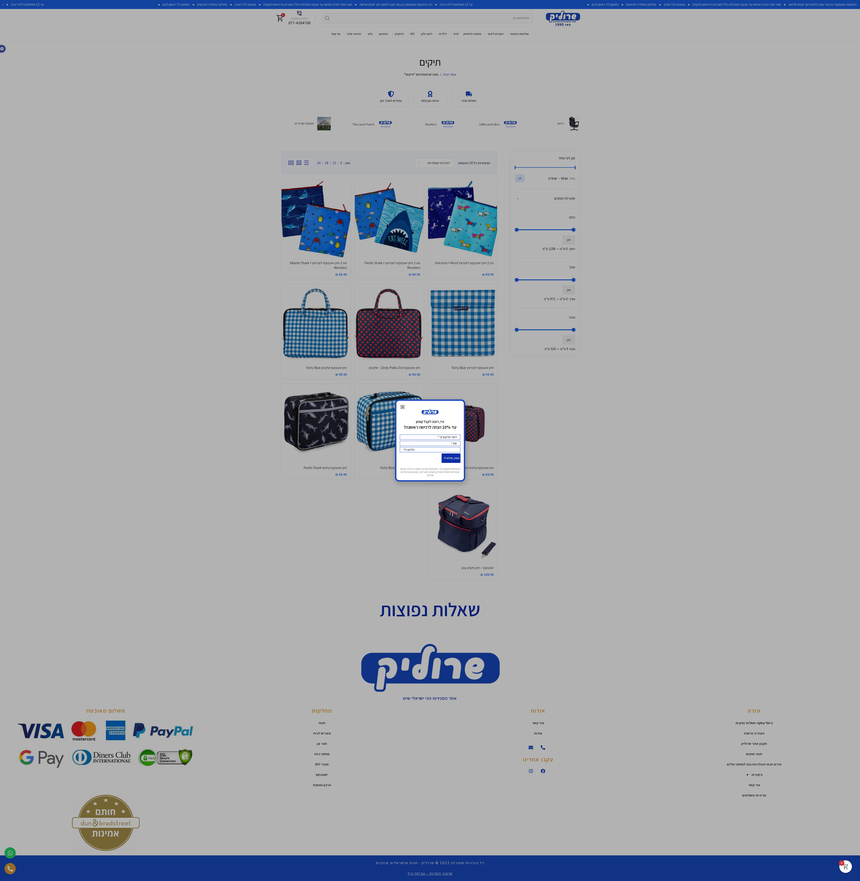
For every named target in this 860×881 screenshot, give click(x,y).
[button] (402, 407)
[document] (430, 440)
